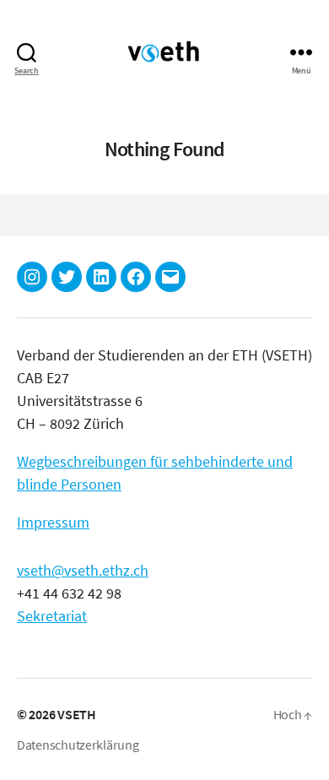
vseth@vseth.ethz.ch (82, 570)
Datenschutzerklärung (78, 744)
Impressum (53, 522)
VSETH (76, 714)
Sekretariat (52, 616)
